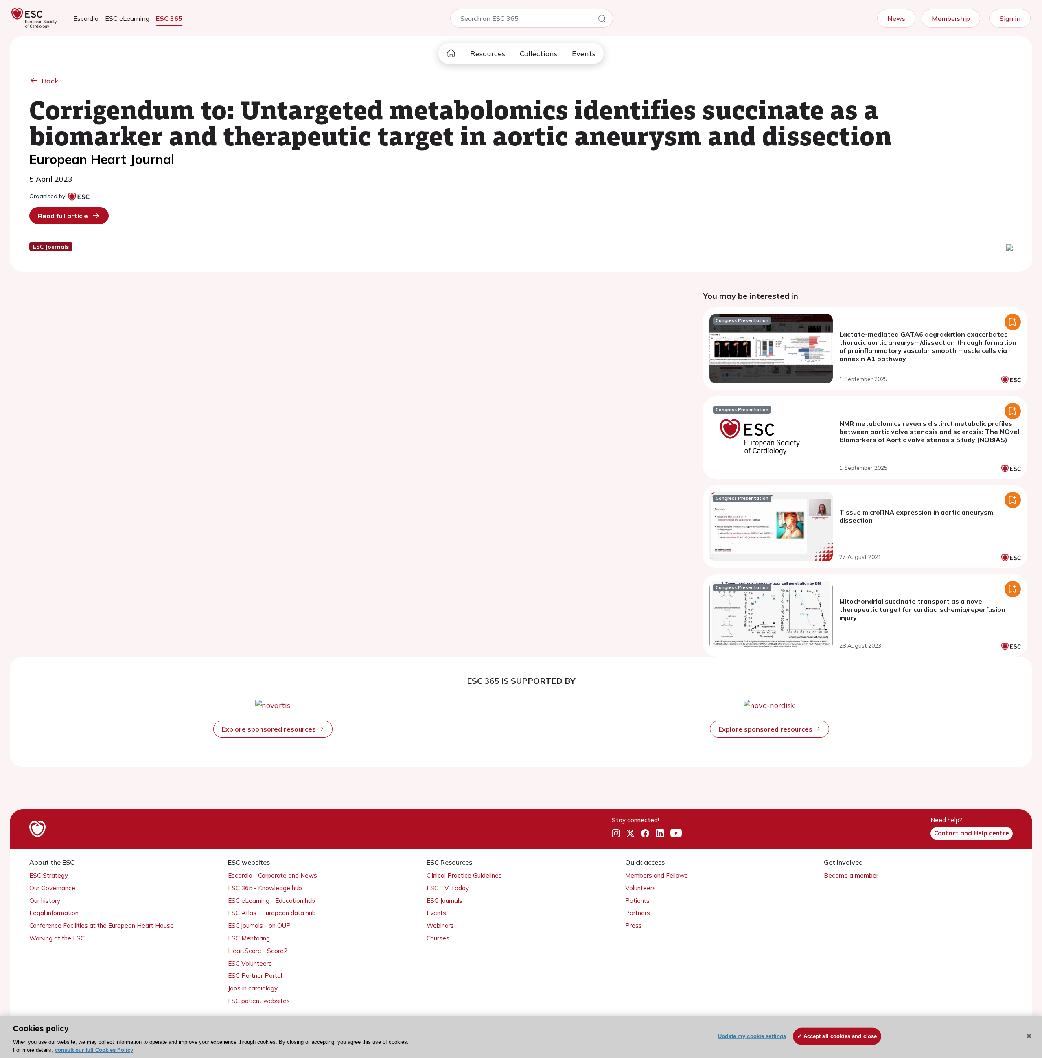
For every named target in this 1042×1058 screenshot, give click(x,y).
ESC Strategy (48, 875)
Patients (637, 901)
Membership (951, 18)
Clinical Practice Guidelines (464, 875)
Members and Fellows (656, 875)
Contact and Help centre (971, 833)
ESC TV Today (448, 888)
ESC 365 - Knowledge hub (265, 888)
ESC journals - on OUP (259, 925)
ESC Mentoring (249, 938)
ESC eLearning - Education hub (271, 901)
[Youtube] (676, 833)
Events (583, 53)
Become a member (851, 875)
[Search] (602, 20)
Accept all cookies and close (840, 1036)
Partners (637, 913)
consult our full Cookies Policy (94, 1050)
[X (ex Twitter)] (630, 834)
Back (50, 80)
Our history (44, 901)
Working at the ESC (57, 938)
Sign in (1010, 18)
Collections (538, 53)
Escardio (86, 18)
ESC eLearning (127, 18)
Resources (487, 53)
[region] (521, 1037)
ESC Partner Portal (255, 975)
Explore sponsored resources (269, 729)
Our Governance (52, 888)
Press (633, 925)
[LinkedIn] (660, 834)
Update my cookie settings (752, 1036)
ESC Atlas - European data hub (272, 913)
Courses (438, 938)
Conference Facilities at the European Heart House (101, 925)
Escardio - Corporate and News (272, 875)
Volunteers (640, 888)
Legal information (54, 913)
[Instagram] (616, 834)
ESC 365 (169, 18)
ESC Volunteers (250, 963)
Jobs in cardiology (253, 988)
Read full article (63, 216)
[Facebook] (645, 834)
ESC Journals (444, 901)
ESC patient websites (259, 1001)
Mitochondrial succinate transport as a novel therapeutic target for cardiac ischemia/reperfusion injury (922, 609)
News (896, 18)
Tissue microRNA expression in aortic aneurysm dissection (916, 516)
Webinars (440, 925)
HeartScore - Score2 (257, 951)
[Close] (1029, 1036)
